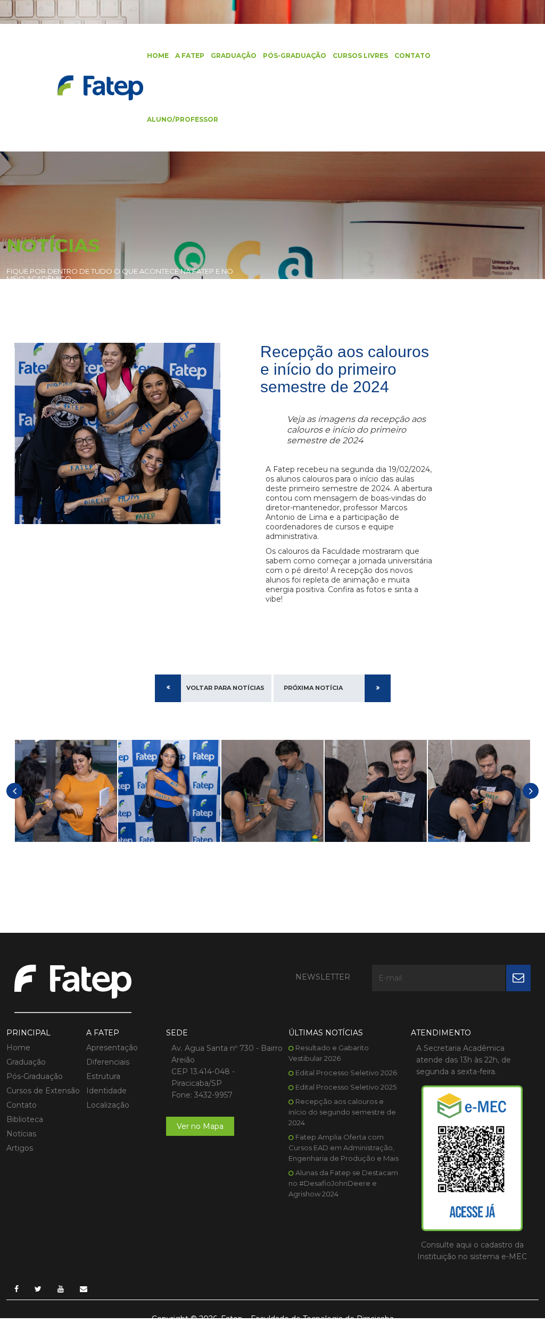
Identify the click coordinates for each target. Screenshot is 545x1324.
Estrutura (103, 1076)
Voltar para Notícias (225, 687)
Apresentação (112, 1047)
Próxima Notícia (313, 687)
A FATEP (189, 56)
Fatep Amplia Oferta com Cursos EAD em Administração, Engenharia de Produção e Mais (343, 1147)
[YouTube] (60, 1289)
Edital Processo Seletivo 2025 (346, 1087)
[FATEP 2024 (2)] (169, 790)
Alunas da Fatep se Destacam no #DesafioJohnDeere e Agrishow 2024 (343, 1183)
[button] (14, 791)
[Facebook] (16, 1289)
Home (158, 56)
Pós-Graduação (294, 56)
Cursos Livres (360, 56)
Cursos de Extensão (43, 1090)
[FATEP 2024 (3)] (272, 790)
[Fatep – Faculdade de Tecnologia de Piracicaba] (100, 87)
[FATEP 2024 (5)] (375, 790)
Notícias (21, 1134)
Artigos (19, 1148)
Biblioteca (24, 1119)
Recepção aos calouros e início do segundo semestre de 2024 (342, 1112)
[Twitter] (38, 1289)
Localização (107, 1105)
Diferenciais (107, 1062)
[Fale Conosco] (83, 1289)
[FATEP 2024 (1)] (66, 790)
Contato (412, 56)
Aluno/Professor (182, 119)
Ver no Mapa (200, 1126)
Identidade (106, 1090)
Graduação (234, 56)
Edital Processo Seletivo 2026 (346, 1072)
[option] (66, 790)
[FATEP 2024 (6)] (479, 790)
